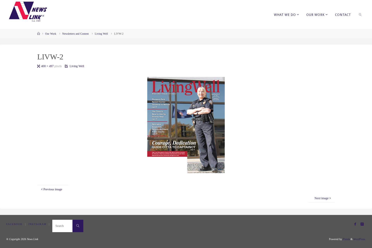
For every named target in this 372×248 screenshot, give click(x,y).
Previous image (52, 189)
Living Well (101, 33)
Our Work (50, 33)
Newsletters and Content (75, 33)
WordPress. (359, 239)
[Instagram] (362, 224)
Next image (321, 198)
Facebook (14, 224)
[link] (360, 14)
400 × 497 (47, 66)
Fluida (346, 239)
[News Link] (27, 11)
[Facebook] (355, 224)
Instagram (37, 224)
